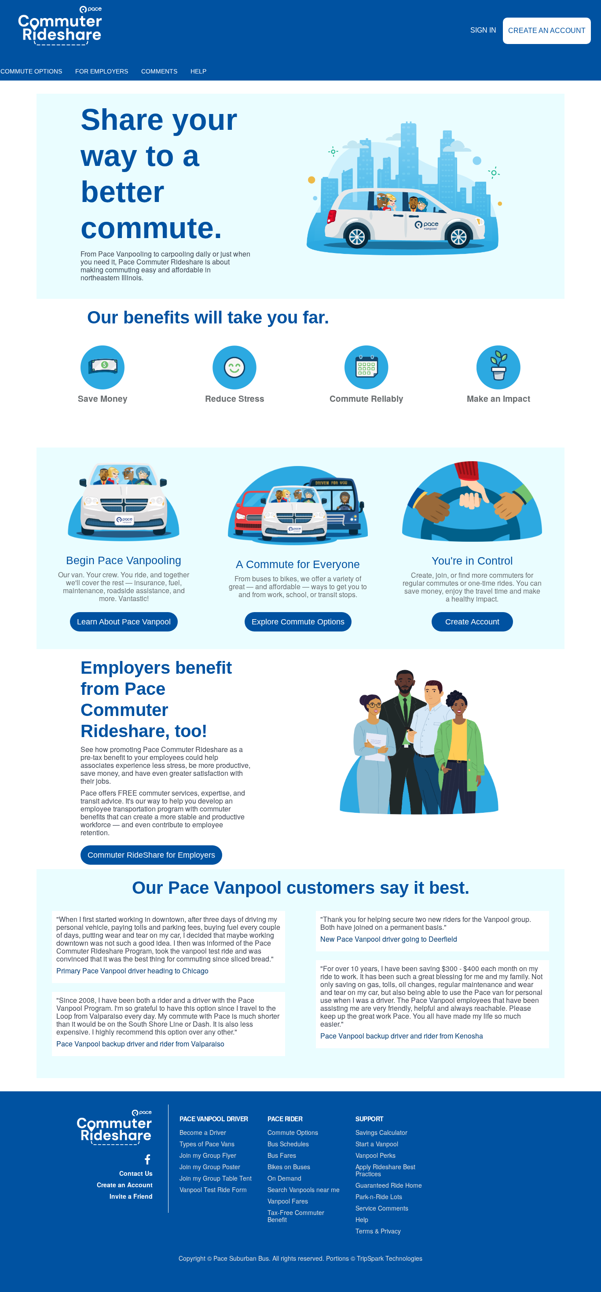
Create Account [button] (472, 621)
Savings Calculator (381, 1132)
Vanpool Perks (375, 1155)
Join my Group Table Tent (216, 1178)
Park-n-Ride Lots (378, 1196)
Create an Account (547, 30)
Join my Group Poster (210, 1166)
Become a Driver (203, 1132)
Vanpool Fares (288, 1201)
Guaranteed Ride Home (388, 1185)
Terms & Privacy (378, 1230)
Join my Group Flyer (208, 1155)
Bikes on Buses (289, 1166)
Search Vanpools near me (304, 1189)
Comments (159, 71)
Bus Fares (282, 1155)
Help (198, 71)
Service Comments (381, 1208)
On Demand (284, 1178)
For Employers (101, 71)
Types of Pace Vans (207, 1143)
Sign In (483, 30)
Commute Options (293, 1132)
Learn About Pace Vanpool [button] (124, 621)
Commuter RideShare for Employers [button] (151, 855)
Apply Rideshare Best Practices (385, 1170)
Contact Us (136, 1173)
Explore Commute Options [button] (298, 621)
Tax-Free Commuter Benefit (296, 1216)
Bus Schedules (288, 1143)
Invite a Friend (131, 1196)
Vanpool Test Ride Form (213, 1189)
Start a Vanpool (376, 1143)
